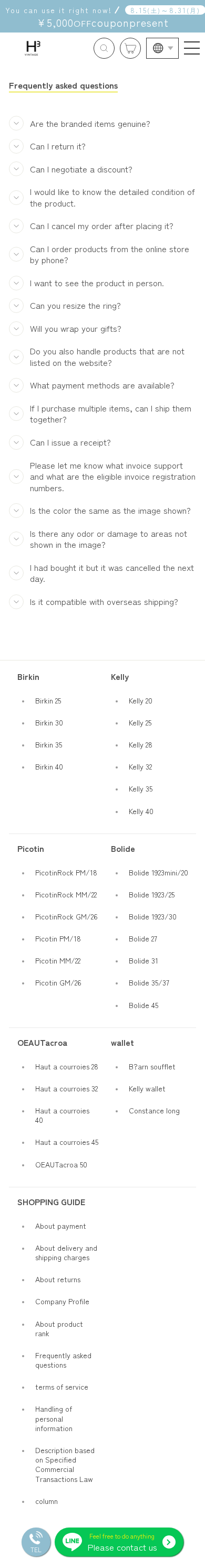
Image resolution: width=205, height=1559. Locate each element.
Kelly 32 (140, 766)
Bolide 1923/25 (152, 894)
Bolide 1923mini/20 (158, 872)
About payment (60, 1225)
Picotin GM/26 (58, 982)
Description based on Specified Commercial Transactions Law (65, 1464)
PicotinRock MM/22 (66, 894)
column (46, 1501)
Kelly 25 (140, 722)
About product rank (59, 1328)
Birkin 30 (49, 722)
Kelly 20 (140, 700)
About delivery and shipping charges (66, 1252)
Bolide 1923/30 (153, 916)
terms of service (61, 1386)
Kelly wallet (147, 1088)
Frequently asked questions (63, 1360)
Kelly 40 (141, 811)
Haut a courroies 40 (62, 1115)
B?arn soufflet (152, 1066)
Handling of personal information (54, 1418)
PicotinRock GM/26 (66, 916)
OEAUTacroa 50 (61, 1164)
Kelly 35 (140, 788)
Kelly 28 (140, 744)
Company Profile (62, 1301)
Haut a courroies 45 (66, 1141)
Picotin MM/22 (57, 960)
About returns (57, 1279)
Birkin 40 (49, 766)
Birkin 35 (48, 744)
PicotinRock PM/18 (66, 872)
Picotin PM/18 (58, 938)
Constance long (154, 1110)
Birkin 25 (48, 700)
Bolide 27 (143, 938)
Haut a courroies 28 (66, 1066)
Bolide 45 (143, 1005)
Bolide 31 (143, 960)
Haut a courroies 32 (66, 1088)
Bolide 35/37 (149, 982)
